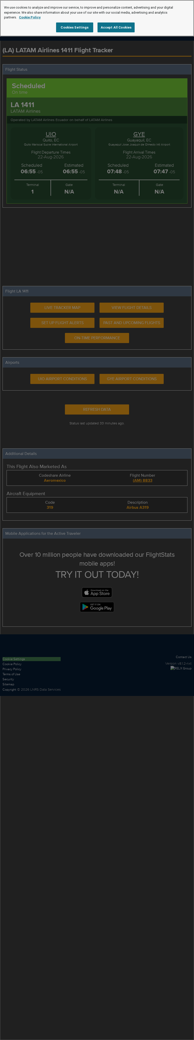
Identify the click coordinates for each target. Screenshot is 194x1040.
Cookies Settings (74, 27)
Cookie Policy (30, 17)
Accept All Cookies (116, 27)
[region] (97, 18)
